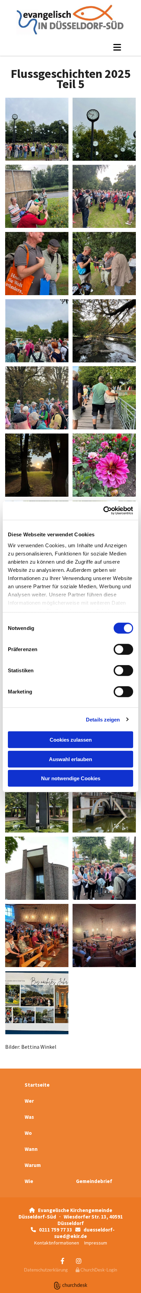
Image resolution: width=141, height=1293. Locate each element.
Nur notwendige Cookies (70, 778)
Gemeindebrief (94, 1181)
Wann (31, 1149)
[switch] (123, 649)
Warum (33, 1165)
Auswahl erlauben (70, 759)
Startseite (37, 1085)
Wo (28, 1133)
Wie (29, 1181)
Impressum (95, 1243)
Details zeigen (103, 719)
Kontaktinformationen (56, 1243)
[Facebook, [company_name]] (62, 1261)
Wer (29, 1101)
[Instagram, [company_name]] (79, 1261)
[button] (70, 47)
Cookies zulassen (71, 740)
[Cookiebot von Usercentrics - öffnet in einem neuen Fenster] (103, 510)
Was (29, 1117)
